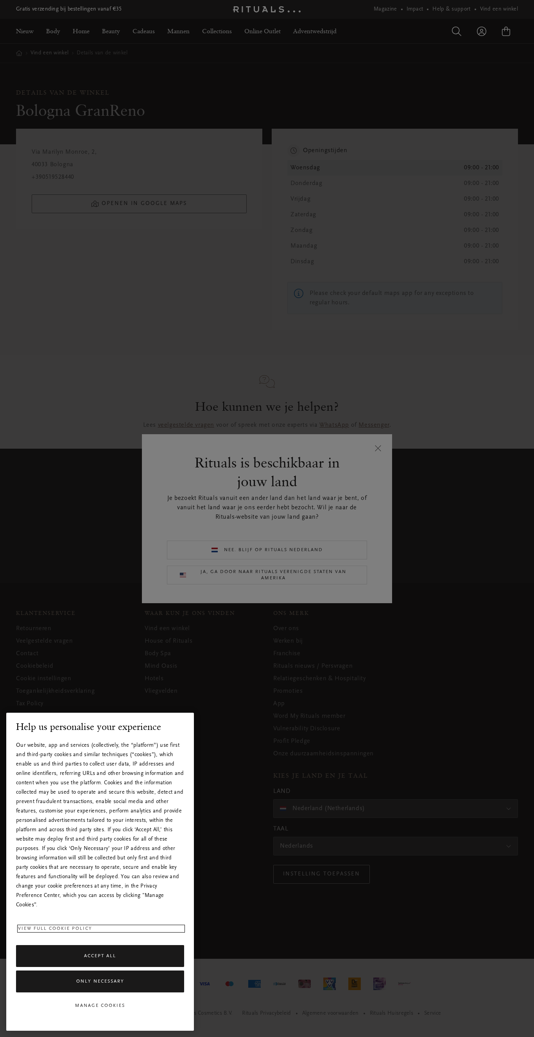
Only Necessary (100, 981)
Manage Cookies (100, 1005)
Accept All (100, 956)
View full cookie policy (55, 928)
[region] (100, 872)
